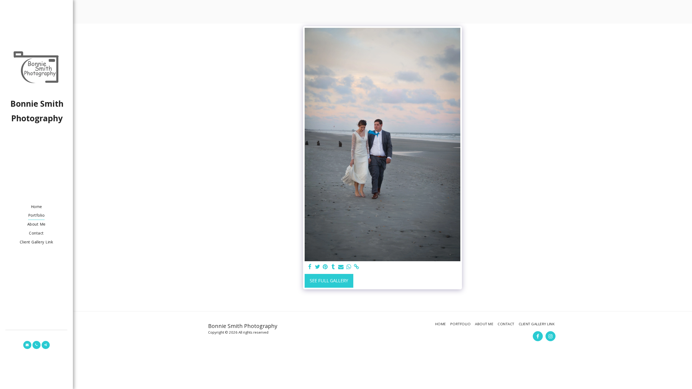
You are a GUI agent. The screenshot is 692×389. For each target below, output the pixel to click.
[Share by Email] (341, 267)
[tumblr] (333, 267)
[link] (357, 267)
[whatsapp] (349, 267)
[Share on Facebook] (309, 267)
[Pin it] (325, 267)
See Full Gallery (329, 280)
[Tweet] (317, 267)
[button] (27, 345)
